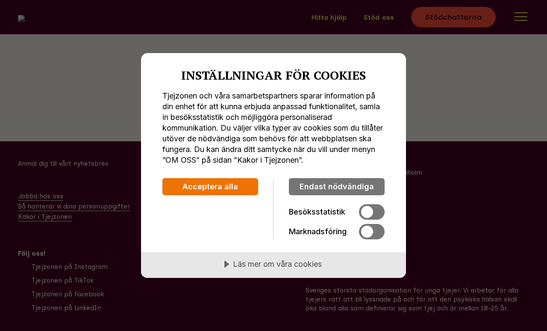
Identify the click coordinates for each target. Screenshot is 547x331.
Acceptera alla (210, 186)
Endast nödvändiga (337, 186)
